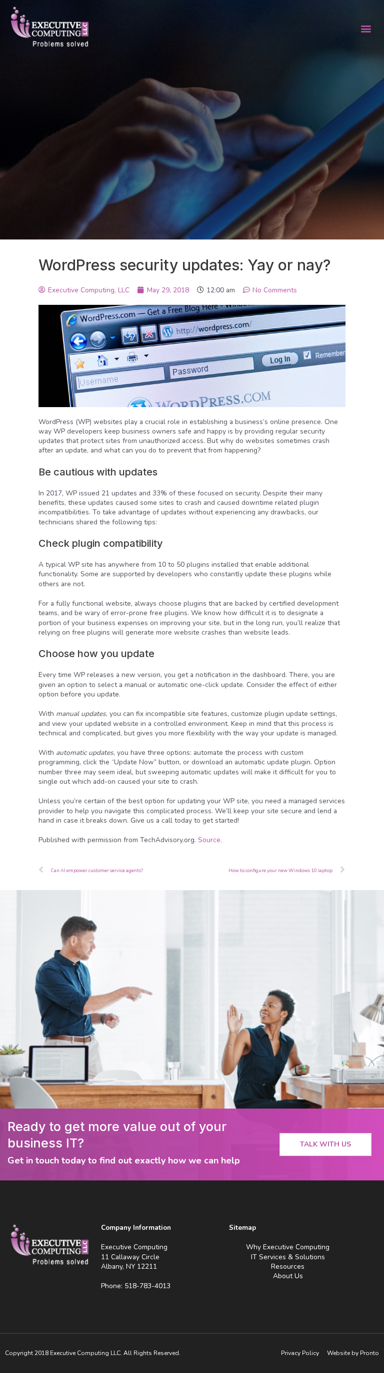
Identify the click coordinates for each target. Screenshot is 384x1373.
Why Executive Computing (288, 1247)
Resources (287, 1266)
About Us (288, 1276)
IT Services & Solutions (288, 1257)
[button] (366, 28)
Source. (210, 840)
